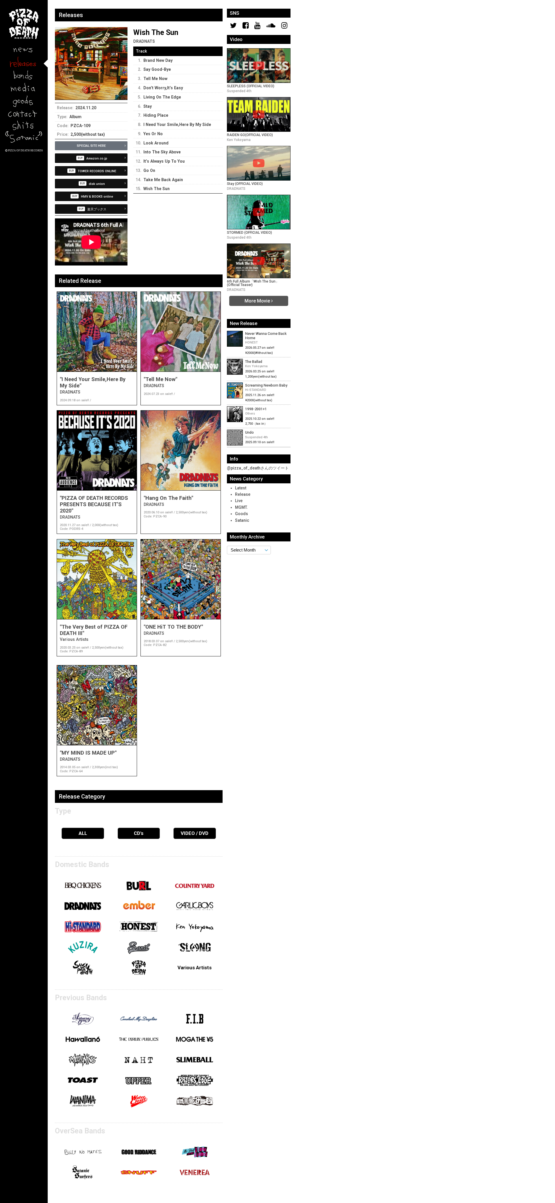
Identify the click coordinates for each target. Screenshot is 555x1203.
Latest (240, 488)
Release (242, 494)
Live (239, 501)
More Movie (258, 300)
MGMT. (241, 507)
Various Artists (194, 967)
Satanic (242, 520)
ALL (83, 833)
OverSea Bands (80, 1131)
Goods (241, 514)
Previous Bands (81, 997)
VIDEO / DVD (194, 833)
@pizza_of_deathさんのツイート (258, 468)
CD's (138, 833)
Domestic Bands (82, 864)
